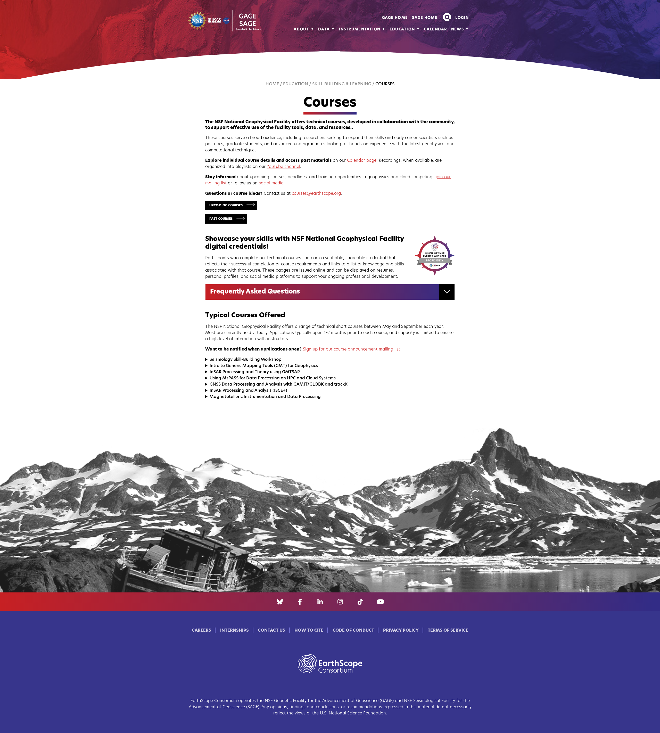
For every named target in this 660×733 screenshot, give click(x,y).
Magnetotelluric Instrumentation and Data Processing (265, 397)
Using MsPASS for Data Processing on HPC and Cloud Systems (273, 378)
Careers (201, 631)
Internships (234, 631)
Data (324, 29)
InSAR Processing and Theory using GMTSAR (255, 372)
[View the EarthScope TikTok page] (360, 602)
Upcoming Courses (226, 205)
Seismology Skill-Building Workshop (246, 360)
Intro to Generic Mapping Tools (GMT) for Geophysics (264, 366)
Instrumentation (359, 29)
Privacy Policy (401, 631)
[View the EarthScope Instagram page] (340, 602)
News (457, 29)
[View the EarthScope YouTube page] (380, 602)
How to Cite (309, 631)
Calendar (435, 29)
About (301, 29)
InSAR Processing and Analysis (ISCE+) (248, 391)
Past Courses (221, 219)
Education (402, 29)
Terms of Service (448, 631)
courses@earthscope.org (316, 194)
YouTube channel (283, 167)
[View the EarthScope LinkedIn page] (320, 602)
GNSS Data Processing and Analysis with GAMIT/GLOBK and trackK (279, 384)
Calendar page (361, 161)
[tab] (330, 292)
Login (462, 18)
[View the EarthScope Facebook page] (300, 602)
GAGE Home (395, 18)
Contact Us (271, 631)
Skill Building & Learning (341, 84)
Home (272, 84)
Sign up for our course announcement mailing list (351, 349)
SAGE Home (425, 18)
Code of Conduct (353, 631)
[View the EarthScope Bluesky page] (280, 602)
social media (271, 183)
